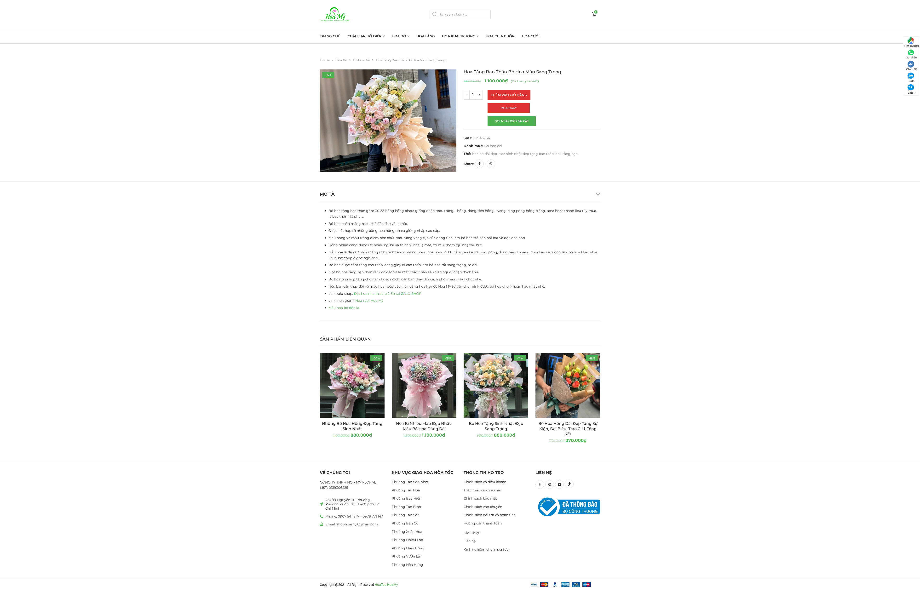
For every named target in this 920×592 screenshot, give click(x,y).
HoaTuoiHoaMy (386, 584)
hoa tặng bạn (566, 154)
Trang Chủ (330, 36)
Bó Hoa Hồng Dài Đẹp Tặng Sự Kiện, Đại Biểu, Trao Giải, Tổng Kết (568, 428)
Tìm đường (911, 45)
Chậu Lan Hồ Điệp (364, 36)
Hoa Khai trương (458, 36)
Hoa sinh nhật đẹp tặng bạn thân (526, 154)
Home (325, 60)
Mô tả (327, 194)
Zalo (911, 81)
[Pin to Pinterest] (491, 163)
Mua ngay (508, 108)
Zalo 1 (911, 92)
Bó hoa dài (361, 60)
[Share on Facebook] (479, 163)
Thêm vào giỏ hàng (509, 95)
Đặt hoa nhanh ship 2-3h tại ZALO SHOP (387, 293)
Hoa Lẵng (425, 36)
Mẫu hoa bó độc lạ (343, 308)
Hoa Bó (399, 36)
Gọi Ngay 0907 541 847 (512, 121)
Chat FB (911, 69)
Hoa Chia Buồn (500, 36)
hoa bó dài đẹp (484, 154)
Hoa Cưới (531, 36)
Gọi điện (911, 57)
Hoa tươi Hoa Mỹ (369, 300)
